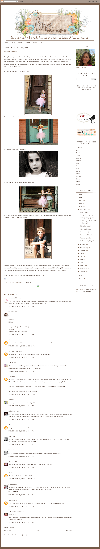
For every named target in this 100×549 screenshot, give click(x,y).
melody (10, 500)
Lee (9, 399)
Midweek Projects (85, 229)
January (83, 271)
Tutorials (35, 42)
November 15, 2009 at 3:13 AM (21, 406)
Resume (20, 42)
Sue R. (78, 150)
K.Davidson (89, 289)
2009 (80, 206)
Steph (78, 155)
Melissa (10, 425)
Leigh (78, 163)
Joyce (78, 171)
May (81, 259)
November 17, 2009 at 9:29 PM (21, 506)
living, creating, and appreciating (18, 327)
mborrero (11, 311)
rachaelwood (12, 411)
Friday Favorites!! (10, 51)
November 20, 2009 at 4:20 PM (21, 522)
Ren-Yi (78, 158)
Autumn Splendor (85, 238)
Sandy (10, 436)
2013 (80, 194)
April (82, 262)
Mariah (78, 160)
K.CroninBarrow (86, 291)
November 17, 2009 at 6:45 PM (21, 495)
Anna (78, 184)
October (83, 244)
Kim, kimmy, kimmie (14, 511)
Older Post (69, 530)
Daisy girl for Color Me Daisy (17, 331)
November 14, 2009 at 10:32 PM (21, 394)
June (82, 256)
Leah (77, 168)
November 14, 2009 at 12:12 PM (21, 346)
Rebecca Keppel (13, 351)
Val (9, 472)
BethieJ (10, 484)
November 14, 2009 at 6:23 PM (21, 357)
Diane (78, 179)
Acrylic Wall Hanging (86, 235)
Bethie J (78, 181)
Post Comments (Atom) (19, 535)
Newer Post (7, 530)
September (83, 248)
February (83, 268)
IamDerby (11, 461)
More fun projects (85, 232)
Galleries (27, 42)
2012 (80, 197)
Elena (78, 173)
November (83, 212)
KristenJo (11, 450)
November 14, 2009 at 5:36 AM (21, 334)
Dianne (78, 176)
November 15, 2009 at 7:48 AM (21, 419)
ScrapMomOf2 (12, 298)
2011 (80, 200)
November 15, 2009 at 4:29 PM (21, 431)
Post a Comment (9, 527)
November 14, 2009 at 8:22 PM (21, 371)
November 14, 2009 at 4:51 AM (21, 306)
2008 (80, 275)
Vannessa (79, 147)
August (82, 250)
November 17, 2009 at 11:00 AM (21, 479)
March (82, 265)
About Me (12, 42)
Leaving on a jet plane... (87, 218)
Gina (9, 340)
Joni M (10, 376)
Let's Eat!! (42, 42)
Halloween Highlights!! (87, 241)
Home (6, 42)
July (81, 253)
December (83, 209)
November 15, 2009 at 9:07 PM (21, 444)
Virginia (10, 362)
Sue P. (78, 153)
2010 (80, 203)
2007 (80, 278)
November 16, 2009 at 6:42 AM (21, 467)
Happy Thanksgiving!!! (87, 215)
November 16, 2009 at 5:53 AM (21, 456)
